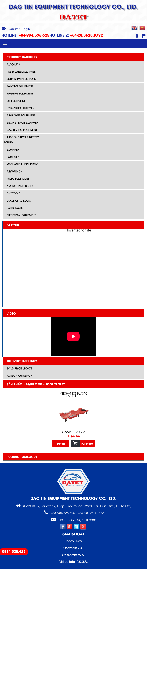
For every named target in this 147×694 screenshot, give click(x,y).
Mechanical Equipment (22, 164)
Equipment (14, 149)
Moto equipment (18, 178)
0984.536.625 (13, 552)
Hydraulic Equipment (21, 108)
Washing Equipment (20, 93)
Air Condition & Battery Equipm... (21, 139)
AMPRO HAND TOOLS (20, 186)
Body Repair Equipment (22, 78)
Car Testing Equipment (22, 129)
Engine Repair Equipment (23, 122)
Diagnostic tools (19, 200)
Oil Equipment (16, 100)
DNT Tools (13, 193)
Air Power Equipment (21, 115)
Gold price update (19, 368)
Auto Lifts (13, 64)
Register (14, 28)
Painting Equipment (20, 86)
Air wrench (14, 171)
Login (26, 28)
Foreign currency (19, 375)
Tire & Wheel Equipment (22, 71)
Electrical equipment (21, 215)
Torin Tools (14, 207)
